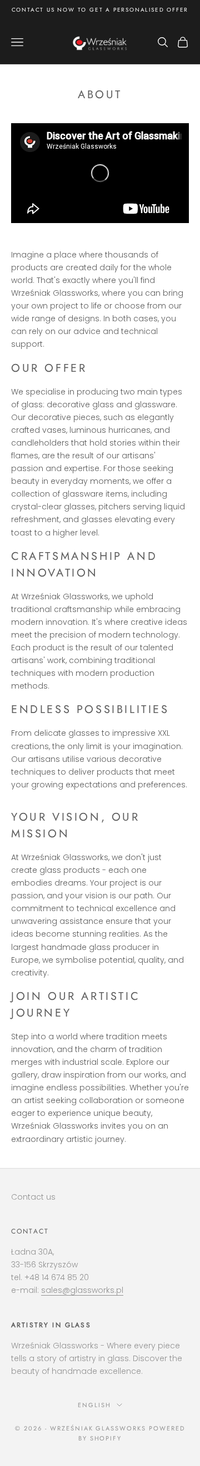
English (94, 1405)
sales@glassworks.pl (82, 1290)
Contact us (33, 1196)
